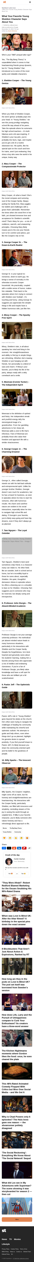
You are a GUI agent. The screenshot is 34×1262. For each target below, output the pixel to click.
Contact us (19, 1251)
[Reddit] (14, 848)
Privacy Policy (5, 1249)
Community (17, 832)
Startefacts (5, 8)
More (17, 1219)
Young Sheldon (7, 832)
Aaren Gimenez (12, 31)
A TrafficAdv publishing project (21, 1258)
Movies (5, 828)
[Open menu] (30, 2)
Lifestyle (6, 1244)
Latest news (12, 8)
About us (12, 1251)
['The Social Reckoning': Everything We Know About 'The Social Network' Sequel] (17, 1165)
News (4, 1239)
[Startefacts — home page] (4, 2)
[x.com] (9, 848)
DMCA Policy (5, 1251)
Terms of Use (23, 1249)
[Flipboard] (24, 848)
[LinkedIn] (19, 848)
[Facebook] (4, 848)
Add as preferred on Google (10, 27)
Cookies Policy (15, 1249)
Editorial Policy (6, 1254)
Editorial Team (27, 1251)
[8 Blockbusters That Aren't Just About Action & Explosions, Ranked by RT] (17, 961)
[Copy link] (29, 848)
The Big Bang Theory (16, 828)
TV (10, 1239)
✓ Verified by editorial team (10, 25)
